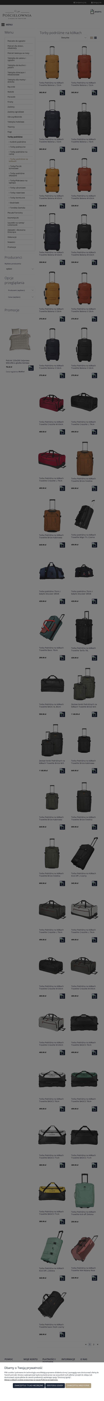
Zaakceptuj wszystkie (78, 1385)
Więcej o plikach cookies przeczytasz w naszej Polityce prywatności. (31, 1380)
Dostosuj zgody (55, 1385)
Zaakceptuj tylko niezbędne (28, 1385)
